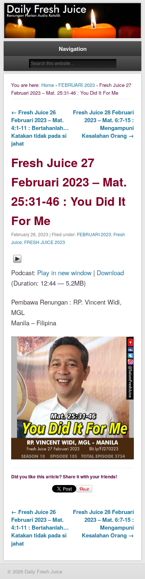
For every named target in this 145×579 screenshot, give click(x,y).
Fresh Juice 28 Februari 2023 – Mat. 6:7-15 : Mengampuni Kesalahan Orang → (103, 124)
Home (47, 84)
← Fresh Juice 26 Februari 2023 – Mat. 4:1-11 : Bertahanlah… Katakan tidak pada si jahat (40, 127)
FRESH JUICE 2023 (44, 242)
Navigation (73, 49)
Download (110, 272)
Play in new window (64, 272)
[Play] (17, 262)
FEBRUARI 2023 (76, 84)
